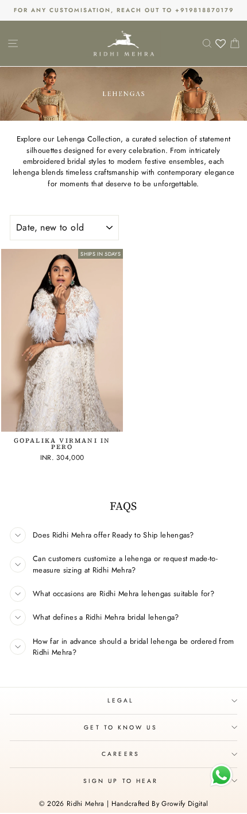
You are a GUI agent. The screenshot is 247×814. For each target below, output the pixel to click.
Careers (121, 754)
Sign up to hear (120, 781)
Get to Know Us (120, 727)
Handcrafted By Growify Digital (160, 803)
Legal (120, 700)
